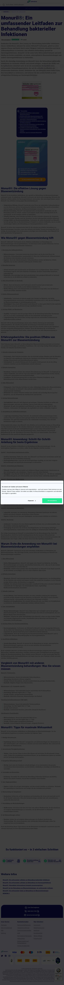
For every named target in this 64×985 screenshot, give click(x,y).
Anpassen (31, 500)
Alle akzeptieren (52, 500)
